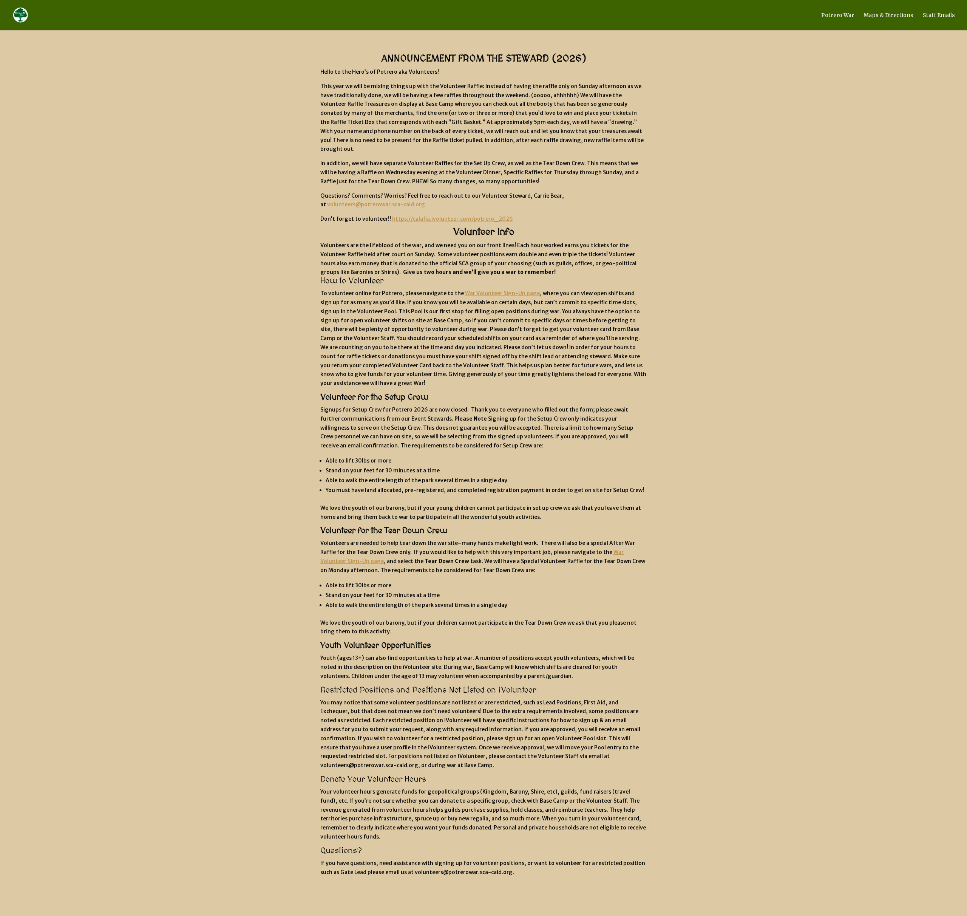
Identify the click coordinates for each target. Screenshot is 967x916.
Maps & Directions (888, 15)
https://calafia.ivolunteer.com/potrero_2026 (452, 218)
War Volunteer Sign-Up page (502, 293)
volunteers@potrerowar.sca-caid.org (376, 204)
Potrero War (837, 15)
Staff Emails (939, 15)
